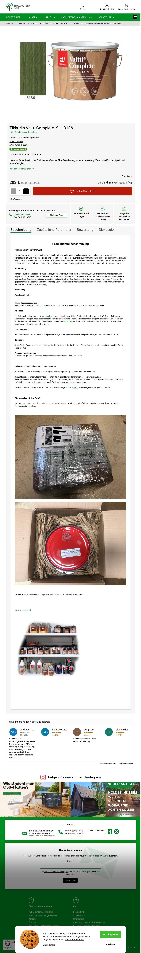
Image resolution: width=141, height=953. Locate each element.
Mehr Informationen (74, 939)
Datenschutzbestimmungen (56, 872)
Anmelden (70, 880)
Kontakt (32, 919)
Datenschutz (78, 912)
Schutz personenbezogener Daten (43, 915)
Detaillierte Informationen (20, 169)
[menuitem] (15, 17)
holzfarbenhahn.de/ (116, 831)
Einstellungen (49, 945)
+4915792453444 (97, 830)
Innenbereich (78, 919)
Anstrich (46, 316)
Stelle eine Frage (56, 215)
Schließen (28, 199)
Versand (27, 610)
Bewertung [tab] (85, 230)
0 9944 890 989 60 (74, 830)
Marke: (16, 141)
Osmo (75, 387)
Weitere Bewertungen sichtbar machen (116, 764)
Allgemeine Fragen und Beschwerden (89, 922)
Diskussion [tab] (107, 230)
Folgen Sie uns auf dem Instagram (74, 777)
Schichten (68, 321)
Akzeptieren (112, 934)
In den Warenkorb (85, 191)
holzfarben (110, 831)
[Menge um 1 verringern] (13, 191)
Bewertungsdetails (31, 137)
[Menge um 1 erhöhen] (26, 191)
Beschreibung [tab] (20, 230)
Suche (82, 9)
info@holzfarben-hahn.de (41, 830)
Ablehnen (110, 944)
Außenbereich (79, 915)
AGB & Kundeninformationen (41, 912)
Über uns (32, 922)
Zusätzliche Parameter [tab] (54, 230)
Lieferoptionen (126, 176)
